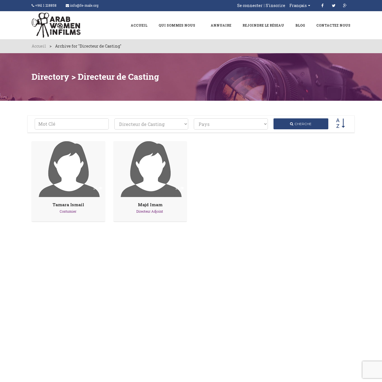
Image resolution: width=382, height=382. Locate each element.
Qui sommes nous (177, 25)
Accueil (139, 25)
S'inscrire (275, 5)
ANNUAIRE (221, 25)
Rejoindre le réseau (263, 25)
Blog (300, 25)
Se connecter (250, 5)
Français (298, 5)
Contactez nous (333, 25)
